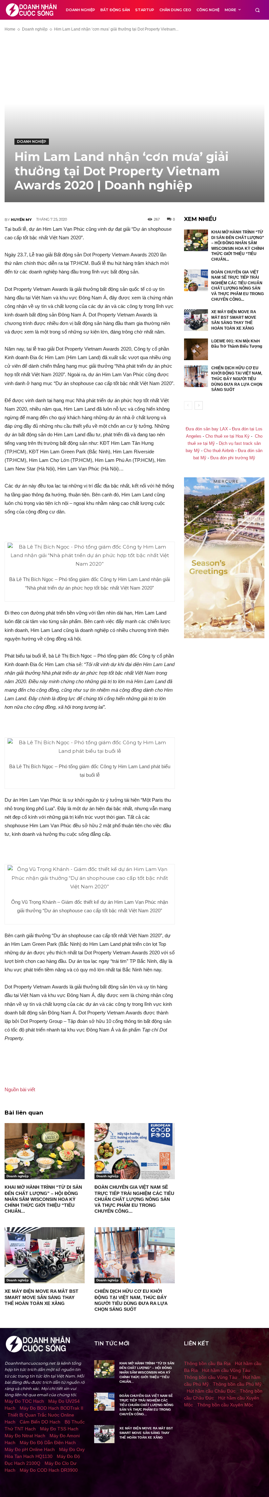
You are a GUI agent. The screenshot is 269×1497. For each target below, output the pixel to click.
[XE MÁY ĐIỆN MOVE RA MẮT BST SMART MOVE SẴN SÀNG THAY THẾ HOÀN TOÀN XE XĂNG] (45, 1255)
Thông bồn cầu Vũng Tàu (210, 1377)
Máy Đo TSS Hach (59, 1428)
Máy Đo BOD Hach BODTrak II (51, 1408)
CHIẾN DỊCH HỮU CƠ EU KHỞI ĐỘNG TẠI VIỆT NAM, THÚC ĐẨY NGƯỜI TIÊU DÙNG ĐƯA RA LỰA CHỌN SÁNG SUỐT (236, 379)
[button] (257, 10)
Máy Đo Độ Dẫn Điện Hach (48, 1442)
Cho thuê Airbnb (219, 450)
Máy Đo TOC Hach (24, 1401)
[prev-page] (188, 405)
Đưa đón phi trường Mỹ (232, 458)
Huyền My (21, 219)
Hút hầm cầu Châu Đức (211, 1391)
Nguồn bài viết (20, 1089)
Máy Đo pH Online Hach (30, 1449)
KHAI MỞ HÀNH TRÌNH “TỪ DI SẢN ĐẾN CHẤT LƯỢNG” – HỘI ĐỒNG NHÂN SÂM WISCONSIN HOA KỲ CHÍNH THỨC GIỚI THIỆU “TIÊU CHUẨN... (43, 1199)
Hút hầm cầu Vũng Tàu (226, 1370)
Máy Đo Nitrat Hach (25, 1435)
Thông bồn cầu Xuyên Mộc (225, 1404)
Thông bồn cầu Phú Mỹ (237, 1384)
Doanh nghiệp (35, 29)
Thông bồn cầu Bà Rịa (207, 1363)
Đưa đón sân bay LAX (207, 429)
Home (10, 29)
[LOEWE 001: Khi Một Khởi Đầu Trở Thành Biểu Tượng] (196, 349)
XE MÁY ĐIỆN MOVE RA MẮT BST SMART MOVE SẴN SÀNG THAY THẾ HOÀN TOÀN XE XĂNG (41, 1297)
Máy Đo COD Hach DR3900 (49, 1470)
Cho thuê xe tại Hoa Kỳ (227, 436)
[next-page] (199, 405)
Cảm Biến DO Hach (40, 1421)
